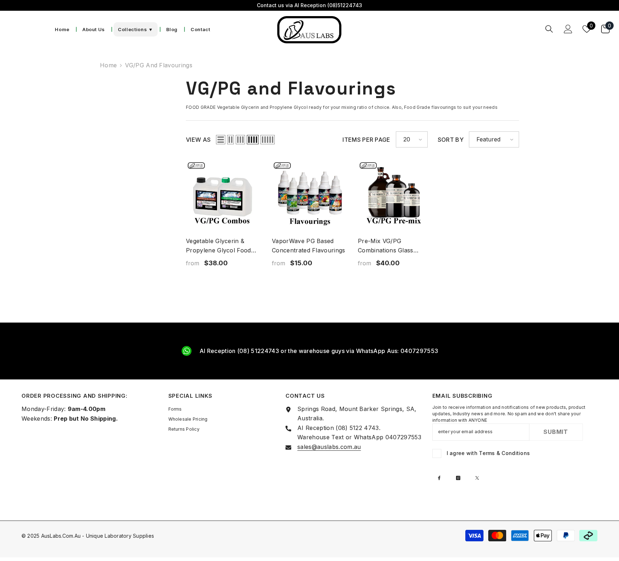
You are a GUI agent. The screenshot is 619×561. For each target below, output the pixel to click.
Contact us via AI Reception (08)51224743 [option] (309, 5)
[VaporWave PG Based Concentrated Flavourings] (309, 195)
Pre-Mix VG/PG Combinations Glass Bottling (385, 246)
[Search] (549, 29)
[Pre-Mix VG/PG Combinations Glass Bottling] (395, 195)
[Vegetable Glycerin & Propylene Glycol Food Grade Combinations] (223, 195)
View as (198, 139)
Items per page (366, 139)
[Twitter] (477, 478)
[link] (309, 350)
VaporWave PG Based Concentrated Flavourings (308, 245)
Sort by (451, 139)
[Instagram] (458, 478)
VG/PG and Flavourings (158, 65)
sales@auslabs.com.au (329, 446)
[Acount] (568, 29)
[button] (220, 139)
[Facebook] (439, 478)
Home (108, 65)
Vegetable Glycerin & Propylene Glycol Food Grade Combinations (218, 246)
